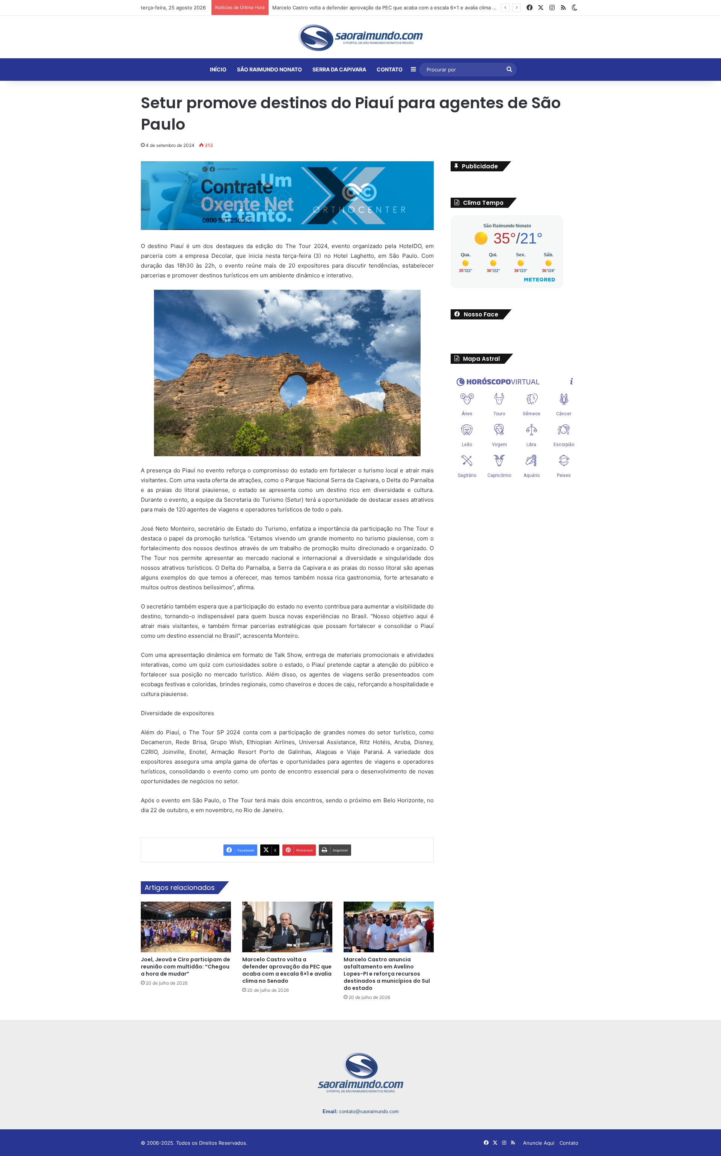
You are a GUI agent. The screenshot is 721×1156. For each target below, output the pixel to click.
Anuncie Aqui (538, 1143)
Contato (569, 1143)
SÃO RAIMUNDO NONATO (269, 69)
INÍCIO (218, 69)
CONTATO (390, 69)
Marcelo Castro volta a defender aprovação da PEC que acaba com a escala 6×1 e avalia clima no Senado (287, 970)
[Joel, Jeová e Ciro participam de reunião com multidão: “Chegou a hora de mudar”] (186, 927)
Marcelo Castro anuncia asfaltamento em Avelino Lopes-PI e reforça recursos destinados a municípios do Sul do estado (387, 974)
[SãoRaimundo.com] (360, 37)
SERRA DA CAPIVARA (339, 69)
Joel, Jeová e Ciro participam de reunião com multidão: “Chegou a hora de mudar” (185, 966)
